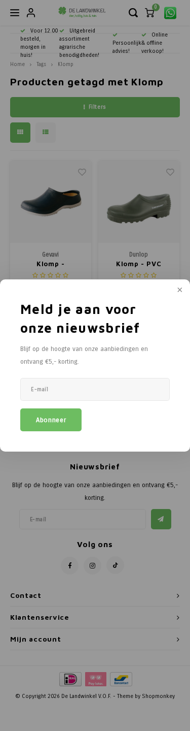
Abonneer (51, 420)
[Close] (179, 290)
